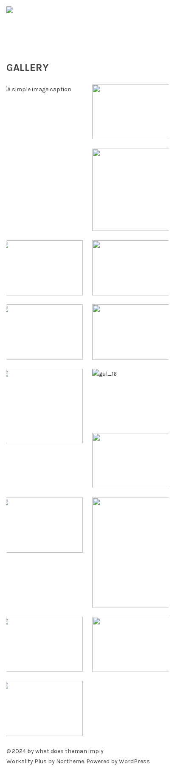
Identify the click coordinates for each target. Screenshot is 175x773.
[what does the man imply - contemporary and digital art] (87, 24)
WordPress (134, 761)
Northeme (70, 761)
